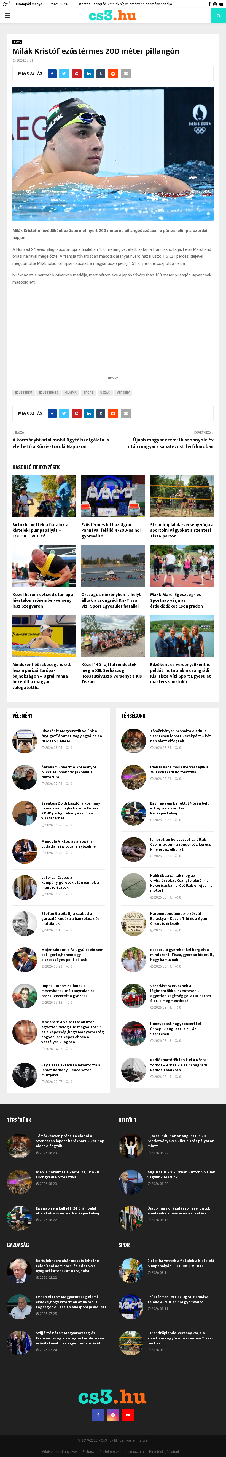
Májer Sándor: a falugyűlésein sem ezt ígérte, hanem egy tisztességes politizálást (72, 955)
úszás (105, 392)
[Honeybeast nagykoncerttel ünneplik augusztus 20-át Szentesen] (133, 1033)
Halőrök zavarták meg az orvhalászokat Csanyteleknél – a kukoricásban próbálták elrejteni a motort (181, 883)
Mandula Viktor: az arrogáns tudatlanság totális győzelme (68, 843)
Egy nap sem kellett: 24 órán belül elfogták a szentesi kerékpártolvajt (180, 808)
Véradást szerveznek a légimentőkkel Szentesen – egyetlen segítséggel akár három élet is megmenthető (180, 993)
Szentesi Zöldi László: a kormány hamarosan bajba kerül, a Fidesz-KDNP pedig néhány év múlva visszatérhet (70, 811)
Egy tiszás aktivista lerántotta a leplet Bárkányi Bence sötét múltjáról (70, 1070)
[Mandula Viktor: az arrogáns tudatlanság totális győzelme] (24, 851)
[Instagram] (113, 1415)
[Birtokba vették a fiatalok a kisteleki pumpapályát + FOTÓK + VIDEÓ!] (131, 1270)
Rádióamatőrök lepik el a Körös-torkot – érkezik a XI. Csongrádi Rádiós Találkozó (179, 1065)
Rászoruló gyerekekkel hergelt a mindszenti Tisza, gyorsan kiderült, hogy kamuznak (181, 955)
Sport (17, 41)
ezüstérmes (48, 392)
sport (88, 392)
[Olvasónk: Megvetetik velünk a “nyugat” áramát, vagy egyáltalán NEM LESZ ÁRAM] (24, 741)
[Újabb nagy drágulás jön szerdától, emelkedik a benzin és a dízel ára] (131, 1218)
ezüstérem (23, 392)
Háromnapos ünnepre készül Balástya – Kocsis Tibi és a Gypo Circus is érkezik (178, 918)
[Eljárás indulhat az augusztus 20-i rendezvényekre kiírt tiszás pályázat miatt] (131, 1146)
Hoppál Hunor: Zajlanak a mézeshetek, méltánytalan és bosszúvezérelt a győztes (68, 991)
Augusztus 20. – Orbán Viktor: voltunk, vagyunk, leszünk (181, 1174)
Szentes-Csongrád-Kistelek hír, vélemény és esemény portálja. (125, 4)
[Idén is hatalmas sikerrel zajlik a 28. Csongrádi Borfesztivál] (133, 777)
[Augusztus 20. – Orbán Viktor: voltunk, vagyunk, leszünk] (131, 1182)
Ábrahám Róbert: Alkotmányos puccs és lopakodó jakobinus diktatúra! (68, 772)
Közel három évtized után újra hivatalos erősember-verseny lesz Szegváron (42, 600)
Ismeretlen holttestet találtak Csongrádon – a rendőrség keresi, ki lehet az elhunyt (180, 844)
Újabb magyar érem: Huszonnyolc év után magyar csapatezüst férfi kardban (171, 443)
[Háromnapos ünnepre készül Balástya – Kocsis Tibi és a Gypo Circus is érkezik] (133, 923)
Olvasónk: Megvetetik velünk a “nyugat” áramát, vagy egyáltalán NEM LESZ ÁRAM (71, 736)
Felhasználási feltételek (101, 1452)
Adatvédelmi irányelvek (59, 1452)
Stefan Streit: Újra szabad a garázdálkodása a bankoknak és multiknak (70, 918)
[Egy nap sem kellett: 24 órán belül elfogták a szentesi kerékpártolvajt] (133, 813)
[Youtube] (128, 1415)
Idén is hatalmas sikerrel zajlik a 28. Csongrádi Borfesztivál (179, 769)
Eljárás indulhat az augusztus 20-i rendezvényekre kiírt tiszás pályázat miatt (180, 1141)
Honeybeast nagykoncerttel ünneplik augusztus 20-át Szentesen (175, 1029)
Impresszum (134, 1452)
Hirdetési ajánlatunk (164, 1452)
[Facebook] (98, 1415)
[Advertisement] (113, 339)
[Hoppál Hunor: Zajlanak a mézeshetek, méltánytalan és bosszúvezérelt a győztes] (24, 996)
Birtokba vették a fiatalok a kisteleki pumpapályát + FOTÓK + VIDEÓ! (40, 530)
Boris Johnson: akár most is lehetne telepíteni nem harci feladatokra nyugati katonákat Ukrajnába (67, 1266)
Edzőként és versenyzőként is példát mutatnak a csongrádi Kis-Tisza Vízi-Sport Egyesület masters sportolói (180, 673)
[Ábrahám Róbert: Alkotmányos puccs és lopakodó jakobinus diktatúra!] (24, 777)
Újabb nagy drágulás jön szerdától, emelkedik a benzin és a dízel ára (178, 1210)
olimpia (71, 392)
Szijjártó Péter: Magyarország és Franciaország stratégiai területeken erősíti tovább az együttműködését (70, 1338)
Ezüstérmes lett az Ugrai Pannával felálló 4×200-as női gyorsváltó (111, 530)
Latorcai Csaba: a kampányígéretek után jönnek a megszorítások (70, 882)
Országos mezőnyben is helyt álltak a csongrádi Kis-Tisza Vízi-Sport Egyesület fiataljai (111, 600)
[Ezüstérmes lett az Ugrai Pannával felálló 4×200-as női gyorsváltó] (131, 1306)
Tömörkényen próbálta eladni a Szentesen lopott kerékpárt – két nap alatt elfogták (180, 736)
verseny (123, 392)
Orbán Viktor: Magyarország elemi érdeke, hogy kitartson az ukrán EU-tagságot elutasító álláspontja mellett (71, 1302)
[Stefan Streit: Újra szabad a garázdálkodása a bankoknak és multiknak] (24, 923)
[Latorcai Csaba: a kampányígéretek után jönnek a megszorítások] (24, 887)
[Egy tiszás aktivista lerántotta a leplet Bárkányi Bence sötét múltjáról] (24, 1075)
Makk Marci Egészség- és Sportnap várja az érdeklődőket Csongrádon (176, 600)
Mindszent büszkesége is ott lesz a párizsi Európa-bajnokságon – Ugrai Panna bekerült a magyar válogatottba (41, 676)
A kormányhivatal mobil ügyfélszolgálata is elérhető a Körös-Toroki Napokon (60, 443)
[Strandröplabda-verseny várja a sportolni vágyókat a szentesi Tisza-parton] (131, 1343)
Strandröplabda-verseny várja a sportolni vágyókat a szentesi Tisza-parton (182, 530)
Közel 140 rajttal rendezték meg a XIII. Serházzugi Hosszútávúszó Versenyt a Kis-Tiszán (112, 673)
